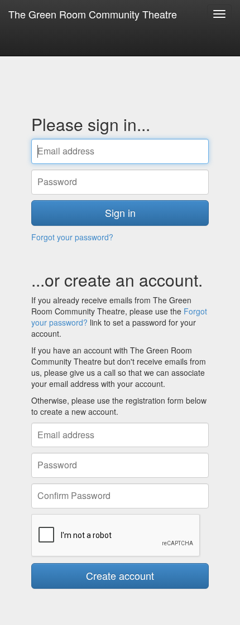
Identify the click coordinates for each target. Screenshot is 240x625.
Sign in (120, 212)
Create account (120, 575)
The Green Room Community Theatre (92, 14)
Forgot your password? (72, 237)
